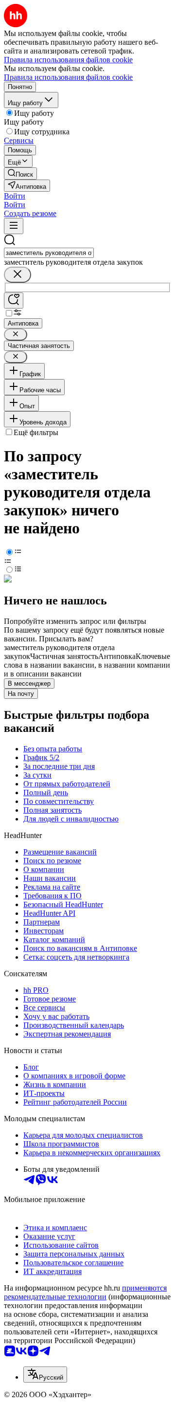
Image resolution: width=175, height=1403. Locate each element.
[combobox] (49, 253)
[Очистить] (17, 275)
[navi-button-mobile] (13, 226)
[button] (14, 196)
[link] (20, 173)
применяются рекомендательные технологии (85, 1292)
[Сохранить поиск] (13, 300)
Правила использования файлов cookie (68, 77)
